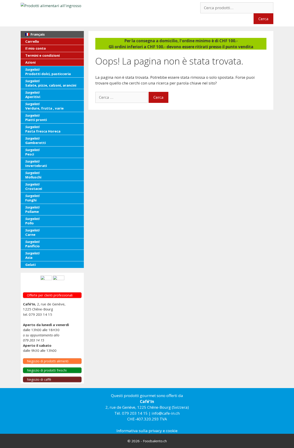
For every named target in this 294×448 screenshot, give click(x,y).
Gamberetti (35, 140)
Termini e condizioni (42, 55)
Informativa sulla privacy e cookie (147, 430)
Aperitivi (32, 94)
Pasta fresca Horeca (42, 129)
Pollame (32, 209)
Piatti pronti (36, 117)
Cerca (263, 18)
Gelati (30, 264)
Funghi (32, 198)
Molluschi (33, 175)
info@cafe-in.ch (166, 413)
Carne (32, 232)
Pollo (32, 220)
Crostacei (33, 186)
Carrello (32, 41)
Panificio (32, 243)
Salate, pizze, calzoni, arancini (50, 83)
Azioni (30, 62)
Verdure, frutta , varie (44, 106)
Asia (32, 255)
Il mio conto (35, 48)
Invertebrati (36, 163)
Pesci (32, 152)
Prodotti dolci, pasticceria (48, 71)
